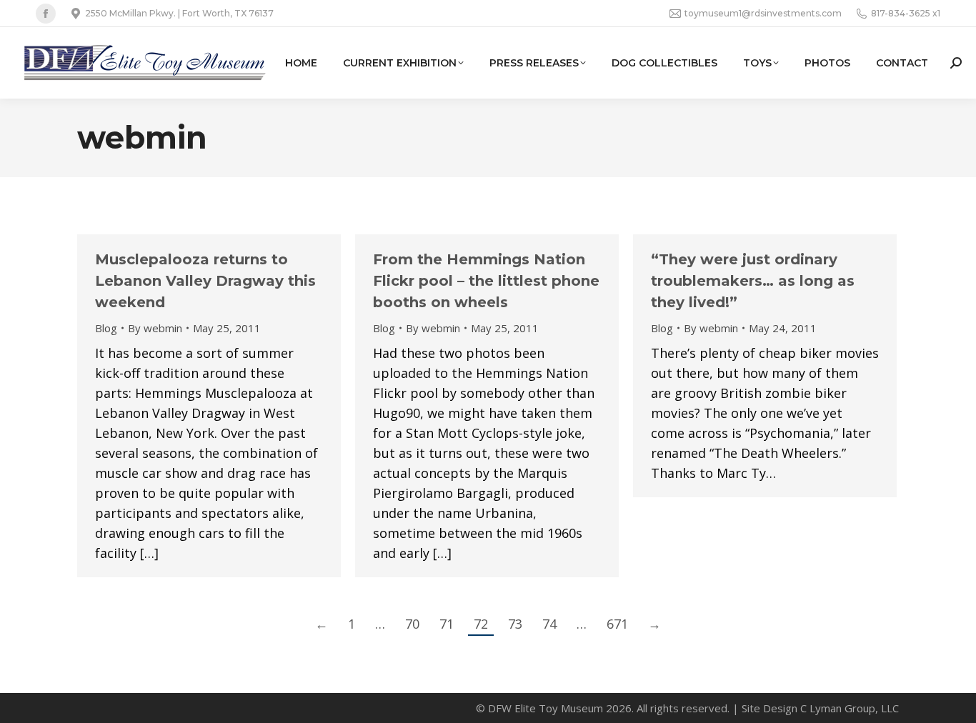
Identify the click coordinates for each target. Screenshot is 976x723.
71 (446, 623)
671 (617, 623)
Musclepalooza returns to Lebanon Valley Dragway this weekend (205, 281)
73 (515, 623)
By (155, 328)
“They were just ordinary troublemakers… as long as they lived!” (753, 281)
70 (412, 623)
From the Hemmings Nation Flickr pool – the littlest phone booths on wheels (486, 281)
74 (549, 623)
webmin (142, 137)
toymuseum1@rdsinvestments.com (763, 13)
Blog (106, 328)
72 (481, 623)
